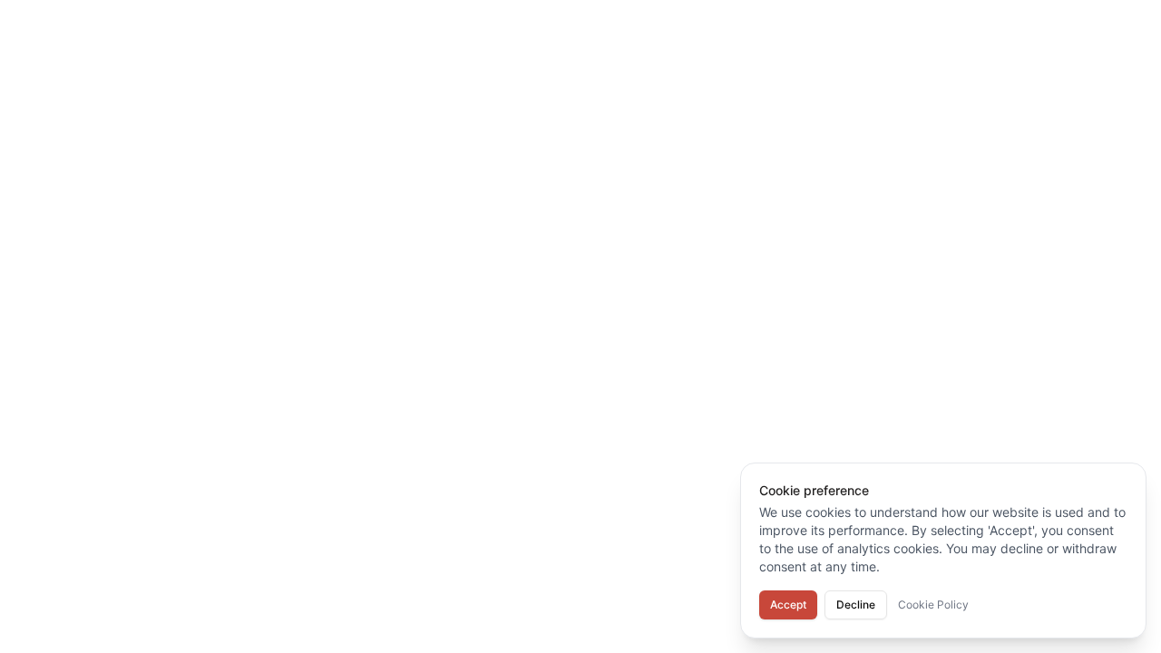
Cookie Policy (933, 604)
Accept (788, 604)
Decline (855, 604)
